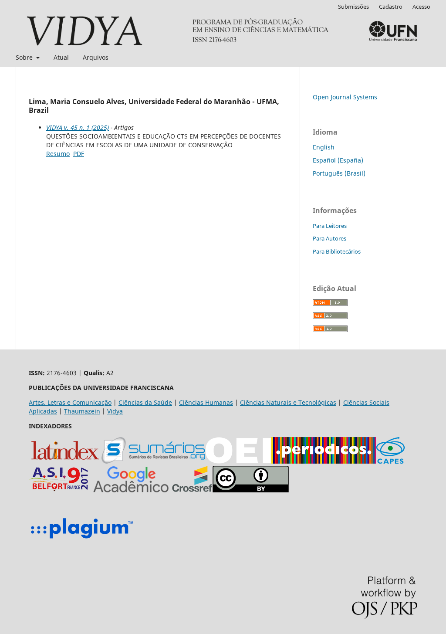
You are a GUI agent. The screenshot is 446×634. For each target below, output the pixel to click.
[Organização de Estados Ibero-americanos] (238, 461)
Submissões (353, 6)
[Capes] (390, 461)
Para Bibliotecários (337, 251)
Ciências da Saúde (145, 402)
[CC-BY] (251, 490)
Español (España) (338, 160)
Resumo (58, 153)
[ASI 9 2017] (60, 490)
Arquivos (95, 57)
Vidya (115, 411)
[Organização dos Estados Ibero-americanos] (153, 461)
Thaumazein (82, 411)
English (323, 147)
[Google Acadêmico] (131, 490)
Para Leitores (330, 226)
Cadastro (390, 6)
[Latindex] (65, 461)
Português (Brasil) (339, 173)
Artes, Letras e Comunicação (70, 402)
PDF (78, 153)
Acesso (421, 6)
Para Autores (329, 238)
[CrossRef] (192, 490)
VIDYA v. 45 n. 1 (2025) (77, 127)
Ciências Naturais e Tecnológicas (288, 402)
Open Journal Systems (345, 97)
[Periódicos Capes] (323, 461)
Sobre (25, 57)
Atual (61, 57)
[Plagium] (82, 540)
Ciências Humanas (206, 402)
